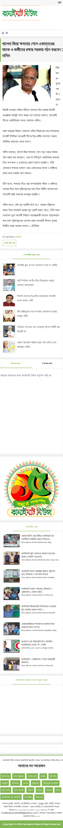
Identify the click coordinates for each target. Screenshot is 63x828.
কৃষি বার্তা (53, 776)
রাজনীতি (18, 237)
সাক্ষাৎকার (39, 797)
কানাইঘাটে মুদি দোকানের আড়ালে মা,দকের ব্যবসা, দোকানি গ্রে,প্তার (38, 555)
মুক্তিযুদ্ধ (35, 783)
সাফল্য (25, 783)
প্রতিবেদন (15, 783)
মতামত (43, 776)
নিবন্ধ (58, 790)
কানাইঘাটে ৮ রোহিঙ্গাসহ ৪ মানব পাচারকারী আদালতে (38, 660)
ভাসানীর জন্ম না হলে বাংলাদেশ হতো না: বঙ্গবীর (37, 265)
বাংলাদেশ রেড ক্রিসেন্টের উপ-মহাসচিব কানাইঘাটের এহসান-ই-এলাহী (36, 643)
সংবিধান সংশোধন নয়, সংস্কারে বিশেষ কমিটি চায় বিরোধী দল (38, 329)
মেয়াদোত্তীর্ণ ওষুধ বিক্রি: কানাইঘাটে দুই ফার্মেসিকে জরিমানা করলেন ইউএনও (37, 537)
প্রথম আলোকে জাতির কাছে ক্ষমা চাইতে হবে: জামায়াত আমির (37, 344)
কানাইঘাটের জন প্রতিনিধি (11, 797)
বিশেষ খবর (6, 776)
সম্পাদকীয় (28, 797)
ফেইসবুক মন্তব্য (47, 363)
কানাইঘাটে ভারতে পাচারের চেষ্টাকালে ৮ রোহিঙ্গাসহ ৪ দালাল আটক (36, 590)
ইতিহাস (49, 790)
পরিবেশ (30, 790)
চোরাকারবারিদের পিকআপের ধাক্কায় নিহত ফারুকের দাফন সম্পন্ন (38, 625)
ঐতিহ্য (39, 790)
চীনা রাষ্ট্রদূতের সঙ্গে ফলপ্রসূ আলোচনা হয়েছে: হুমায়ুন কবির (37, 314)
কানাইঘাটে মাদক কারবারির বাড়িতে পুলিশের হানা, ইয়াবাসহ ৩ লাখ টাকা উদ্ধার (38, 572)
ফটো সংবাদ (6, 790)
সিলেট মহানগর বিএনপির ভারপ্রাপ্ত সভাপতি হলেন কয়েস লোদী (36, 298)
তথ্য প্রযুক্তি (19, 776)
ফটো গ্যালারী (19, 790)
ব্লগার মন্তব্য (16, 363)
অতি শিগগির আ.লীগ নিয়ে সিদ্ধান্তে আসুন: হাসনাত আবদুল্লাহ (35, 283)
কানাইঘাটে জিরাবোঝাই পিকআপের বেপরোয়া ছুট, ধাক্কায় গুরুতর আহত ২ (38, 607)
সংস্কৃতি (5, 783)
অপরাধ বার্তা (32, 776)
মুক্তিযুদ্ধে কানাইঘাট (50, 783)
